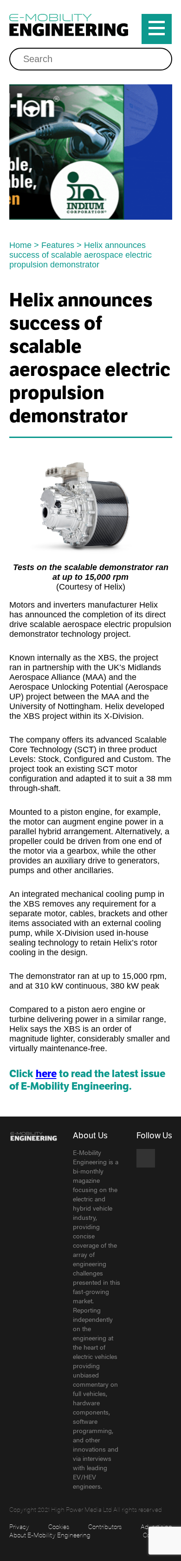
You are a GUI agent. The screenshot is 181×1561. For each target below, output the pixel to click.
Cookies (58, 1526)
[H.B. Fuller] (90, 152)
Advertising (156, 1526)
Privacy (19, 1526)
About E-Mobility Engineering (49, 1534)
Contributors (105, 1526)
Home (20, 245)
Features (57, 245)
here (46, 1073)
